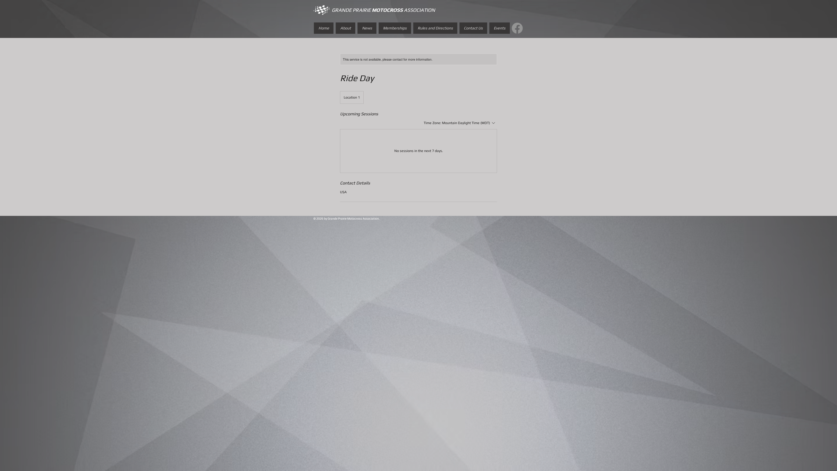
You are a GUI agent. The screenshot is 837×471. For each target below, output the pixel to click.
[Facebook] (517, 28)
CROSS (395, 10)
